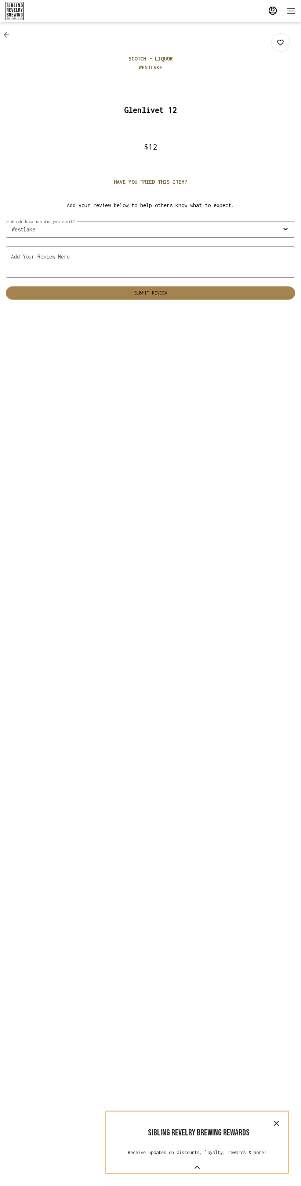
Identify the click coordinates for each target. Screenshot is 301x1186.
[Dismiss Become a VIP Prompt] (276, 1123)
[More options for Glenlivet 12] (280, 42)
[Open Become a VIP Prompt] (197, 1167)
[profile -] (272, 10)
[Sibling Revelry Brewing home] (39, 11)
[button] (9, 35)
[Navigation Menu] (291, 11)
